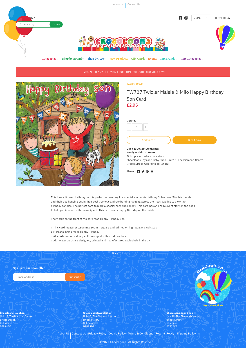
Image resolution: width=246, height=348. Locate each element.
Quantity (131, 120)
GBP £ (197, 17)
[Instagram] (186, 17)
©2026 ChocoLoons (113, 342)
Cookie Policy (117, 333)
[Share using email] (152, 171)
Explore (56, 24)
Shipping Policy (186, 333)
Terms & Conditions (140, 333)
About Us (118, 4)
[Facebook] (180, 17)
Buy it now (194, 140)
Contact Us (134, 4)
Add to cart (148, 140)
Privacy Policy (97, 333)
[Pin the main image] (147, 171)
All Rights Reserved (140, 342)
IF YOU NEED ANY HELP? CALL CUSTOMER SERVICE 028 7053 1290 (122, 72)
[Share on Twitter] (143, 171)
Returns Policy (164, 333)
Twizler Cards (135, 84)
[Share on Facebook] (138, 171)
